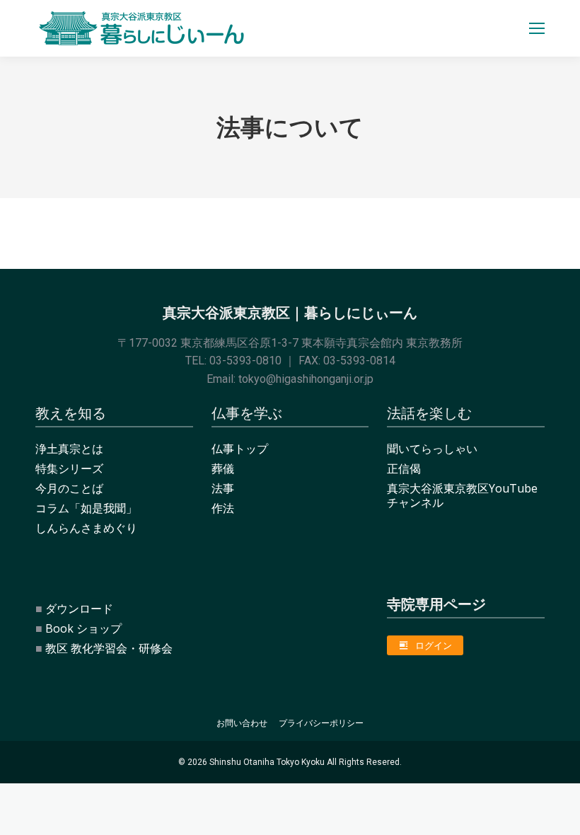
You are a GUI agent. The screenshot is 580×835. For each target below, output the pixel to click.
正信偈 (404, 468)
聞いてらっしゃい (432, 449)
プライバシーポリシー (321, 723)
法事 (222, 488)
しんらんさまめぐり (86, 528)
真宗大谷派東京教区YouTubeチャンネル (462, 495)
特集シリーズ (69, 468)
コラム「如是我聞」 (86, 508)
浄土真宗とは (69, 449)
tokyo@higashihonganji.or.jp (305, 379)
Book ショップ (83, 628)
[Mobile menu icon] (537, 28)
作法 (222, 508)
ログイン (433, 645)
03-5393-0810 (245, 360)
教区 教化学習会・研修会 (109, 648)
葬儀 (222, 468)
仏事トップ (239, 449)
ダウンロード (79, 608)
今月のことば (69, 488)
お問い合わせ (241, 723)
